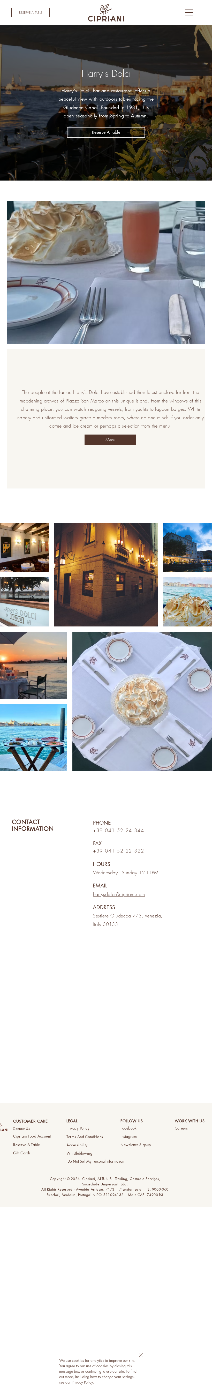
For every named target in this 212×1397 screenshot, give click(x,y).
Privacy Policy (82, 1382)
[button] (141, 1355)
